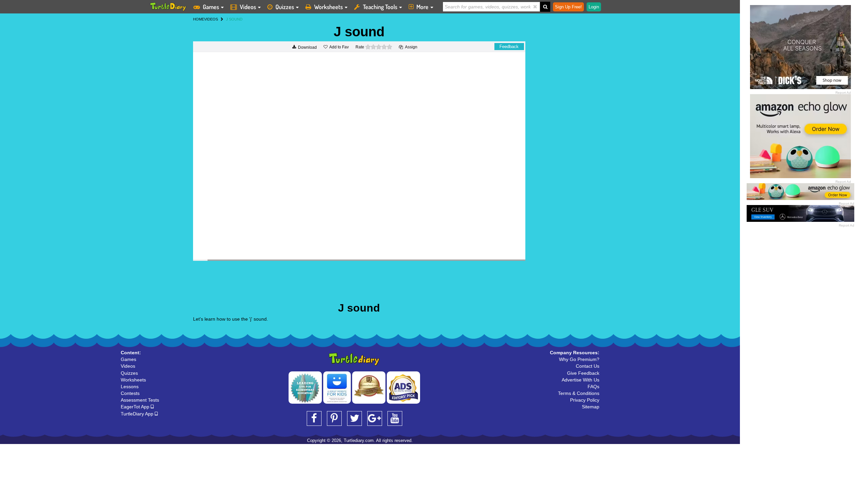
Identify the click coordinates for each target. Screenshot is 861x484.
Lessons (130, 386)
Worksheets (328, 6)
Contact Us (587, 366)
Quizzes (284, 6)
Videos (247, 6)
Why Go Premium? (579, 359)
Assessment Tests (140, 400)
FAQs (593, 386)
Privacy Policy (584, 400)
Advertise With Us (580, 379)
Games (210, 6)
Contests (130, 393)
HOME (198, 19)
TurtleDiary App (138, 413)
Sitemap (590, 406)
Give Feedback (583, 373)
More (422, 6)
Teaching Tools (380, 6)
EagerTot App (136, 406)
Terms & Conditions (578, 393)
